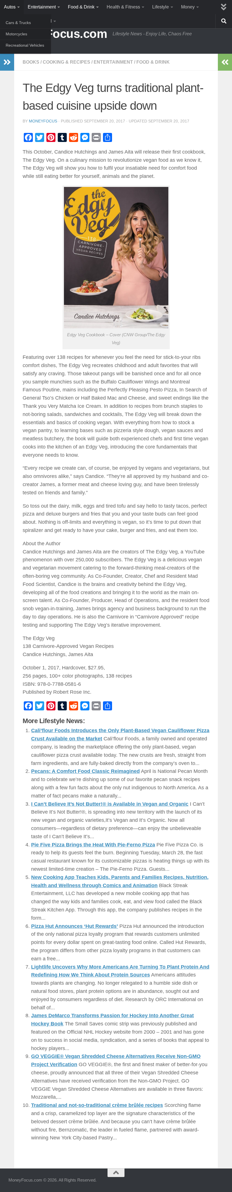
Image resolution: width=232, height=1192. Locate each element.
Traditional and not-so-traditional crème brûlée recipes (97, 1105)
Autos (10, 7)
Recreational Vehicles (25, 45)
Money (188, 7)
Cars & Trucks (18, 22)
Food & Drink (81, 7)
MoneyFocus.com (57, 33)
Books (31, 62)
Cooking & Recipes (66, 62)
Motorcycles (16, 34)
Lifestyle (160, 7)
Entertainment (42, 7)
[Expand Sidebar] (7, 62)
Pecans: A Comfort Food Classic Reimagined (85, 771)
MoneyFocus (43, 121)
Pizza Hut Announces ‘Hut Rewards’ (74, 926)
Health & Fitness (123, 7)
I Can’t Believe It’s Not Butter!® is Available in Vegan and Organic (109, 804)
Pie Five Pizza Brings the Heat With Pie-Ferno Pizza (93, 845)
